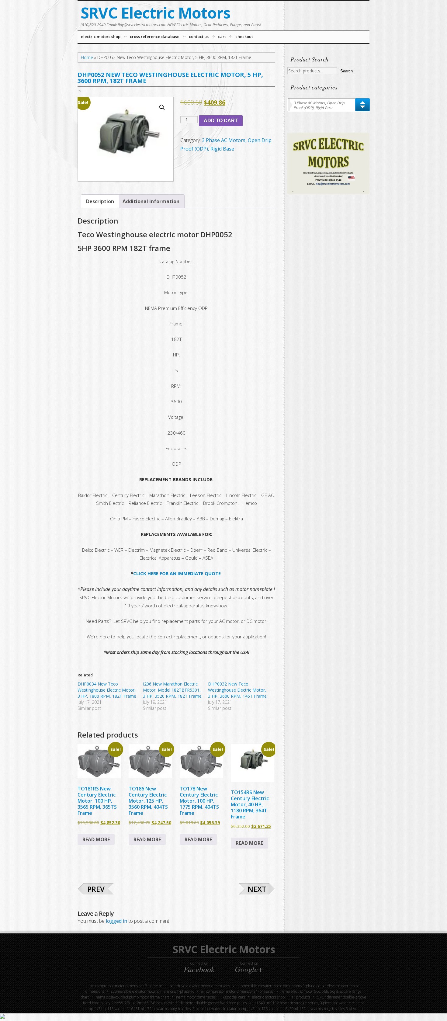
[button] (162, 107)
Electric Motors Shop (268, 997)
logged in (116, 921)
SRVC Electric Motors (155, 12)
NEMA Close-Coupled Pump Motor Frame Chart (132, 997)
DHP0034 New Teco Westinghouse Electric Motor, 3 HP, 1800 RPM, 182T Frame (107, 690)
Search (346, 71)
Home (87, 57)
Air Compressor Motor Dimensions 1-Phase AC (237, 991)
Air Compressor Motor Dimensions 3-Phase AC (126, 985)
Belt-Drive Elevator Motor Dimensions (199, 985)
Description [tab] (100, 201)
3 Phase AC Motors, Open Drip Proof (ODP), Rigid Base (319, 105)
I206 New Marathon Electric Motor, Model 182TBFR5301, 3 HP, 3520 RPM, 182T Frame (172, 690)
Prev (96, 889)
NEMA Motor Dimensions (196, 997)
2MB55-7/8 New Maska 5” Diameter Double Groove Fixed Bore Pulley (192, 1002)
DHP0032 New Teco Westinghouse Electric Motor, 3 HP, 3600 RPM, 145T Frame (237, 690)
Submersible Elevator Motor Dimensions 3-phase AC (278, 985)
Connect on (199, 967)
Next (257, 889)
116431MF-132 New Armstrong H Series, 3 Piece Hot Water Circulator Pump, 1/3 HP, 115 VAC (200, 1008)
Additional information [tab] (151, 201)
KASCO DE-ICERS (234, 997)
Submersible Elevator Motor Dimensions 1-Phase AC (152, 991)
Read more (96, 839)
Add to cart (221, 120)
